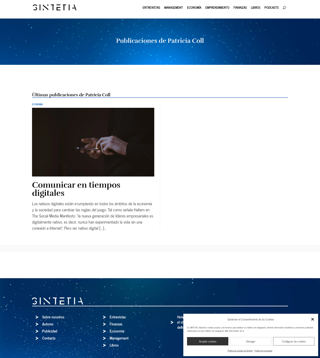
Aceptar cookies (207, 341)
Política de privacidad (263, 350)
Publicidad (49, 331)
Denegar (250, 341)
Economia (117, 331)
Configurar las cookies (294, 341)
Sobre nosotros (53, 317)
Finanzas (240, 8)
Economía (194, 8)
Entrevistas (151, 8)
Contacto (49, 338)
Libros (255, 8)
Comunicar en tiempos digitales (76, 189)
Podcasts (271, 8)
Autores (48, 324)
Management (173, 8)
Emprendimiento (217, 8)
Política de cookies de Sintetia (240, 350)
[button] (312, 319)
